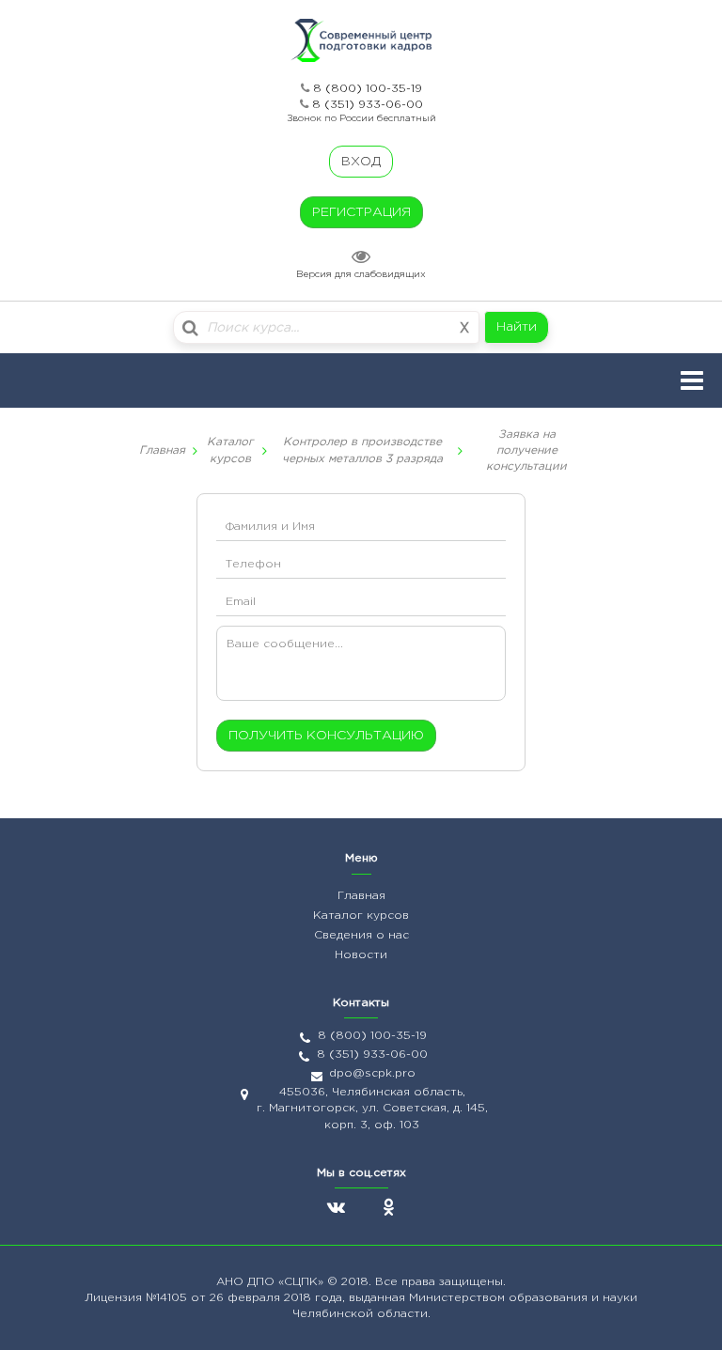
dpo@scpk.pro (372, 1073)
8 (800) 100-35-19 (367, 89)
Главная (162, 450)
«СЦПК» (302, 1282)
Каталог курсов (230, 450)
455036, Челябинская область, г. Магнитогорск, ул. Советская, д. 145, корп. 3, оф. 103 (372, 1108)
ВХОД (361, 161)
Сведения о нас (361, 935)
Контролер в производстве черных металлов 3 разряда (362, 450)
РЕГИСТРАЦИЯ (361, 212)
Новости (361, 955)
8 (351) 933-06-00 (367, 105)
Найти (516, 327)
